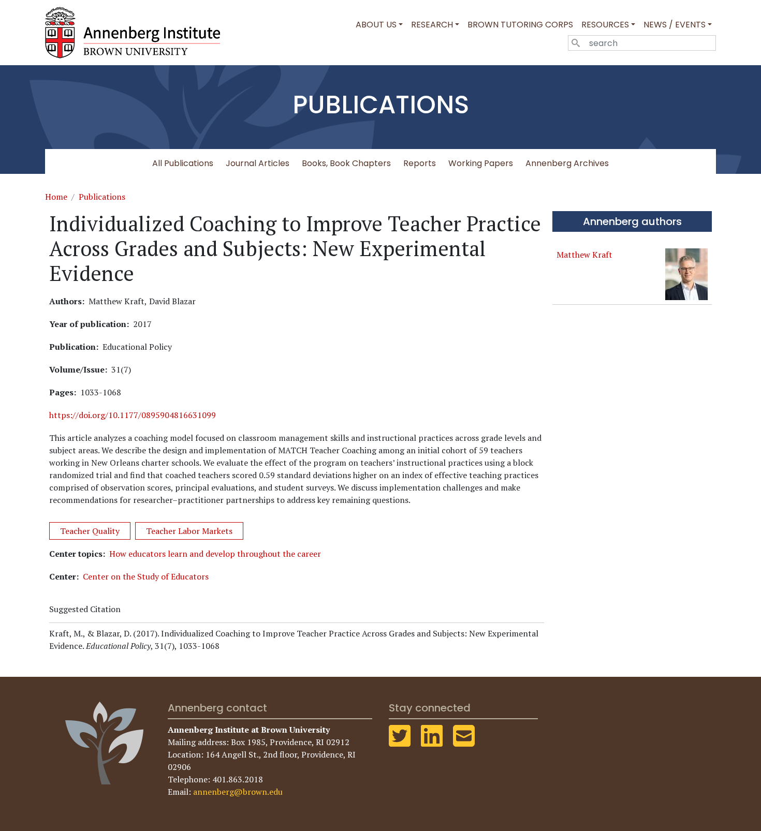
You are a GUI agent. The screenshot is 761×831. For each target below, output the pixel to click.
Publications (102, 196)
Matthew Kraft (584, 254)
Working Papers (480, 163)
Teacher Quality (90, 531)
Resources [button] (605, 25)
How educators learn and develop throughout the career (215, 553)
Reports (419, 163)
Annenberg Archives (567, 163)
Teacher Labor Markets (189, 531)
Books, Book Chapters (346, 163)
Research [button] (432, 25)
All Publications (182, 163)
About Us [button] (376, 25)
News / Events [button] (674, 25)
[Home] (136, 32)
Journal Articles (257, 163)
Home (56, 196)
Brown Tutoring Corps (520, 25)
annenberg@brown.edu (238, 791)
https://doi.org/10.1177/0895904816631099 (132, 415)
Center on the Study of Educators (146, 576)
